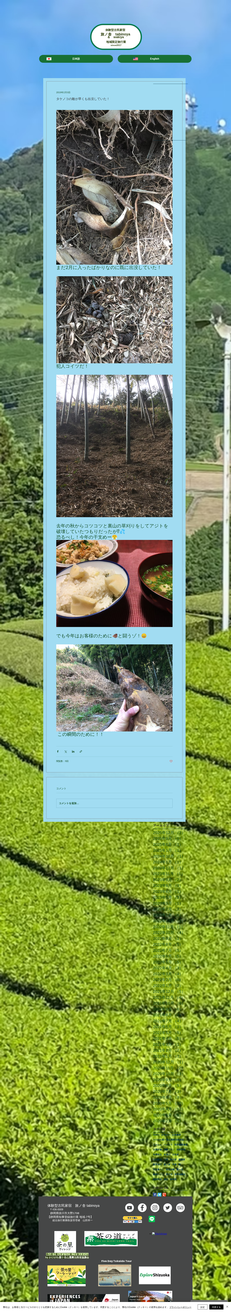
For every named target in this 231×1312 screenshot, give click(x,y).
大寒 (166, 1159)
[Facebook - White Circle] (142, 1207)
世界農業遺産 (181, 1144)
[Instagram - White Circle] (155, 1207)
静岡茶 (173, 1179)
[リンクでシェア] (80, 751)
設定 (202, 1307)
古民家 (175, 1154)
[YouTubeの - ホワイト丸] (129, 1207)
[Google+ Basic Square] (164, 1194)
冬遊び (167, 1154)
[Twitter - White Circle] (167, 1207)
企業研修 (157, 1149)
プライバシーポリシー (180, 1307)
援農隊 (182, 1159)
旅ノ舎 (167, 1164)
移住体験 (170, 1169)
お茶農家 (176, 1134)
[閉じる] (227, 1306)
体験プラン (169, 1149)
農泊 (166, 1179)
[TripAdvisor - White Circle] (180, 1207)
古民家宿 (157, 1159)
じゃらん (157, 1144)
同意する (216, 1307)
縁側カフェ (158, 1174)
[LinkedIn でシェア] (73, 751)
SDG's (156, 1134)
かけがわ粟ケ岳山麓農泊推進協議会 (170, 1139)
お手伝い (165, 1134)
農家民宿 (157, 1179)
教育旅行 (157, 1164)
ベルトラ (168, 1144)
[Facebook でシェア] (57, 751)
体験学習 (181, 1149)
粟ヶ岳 (180, 1169)
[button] (76, 59)
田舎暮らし (158, 1169)
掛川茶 (173, 1159)
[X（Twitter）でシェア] (65, 751)
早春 (174, 1164)
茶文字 (169, 1174)
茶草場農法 (179, 1174)
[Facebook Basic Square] (155, 1194)
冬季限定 (157, 1154)
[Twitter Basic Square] (159, 1194)
